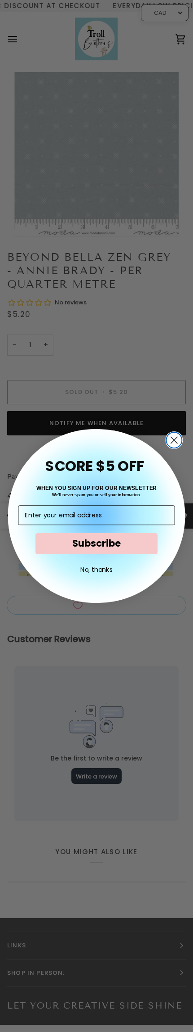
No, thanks (96, 569)
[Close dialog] (174, 440)
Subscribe (96, 543)
